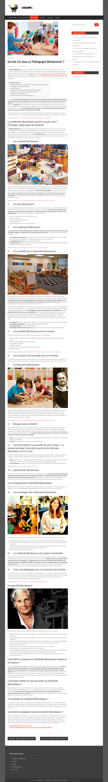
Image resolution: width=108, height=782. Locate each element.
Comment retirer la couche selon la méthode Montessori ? (24, 92)
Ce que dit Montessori (15, 88)
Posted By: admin (13, 66)
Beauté (57, 17)
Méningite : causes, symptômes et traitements (22, 738)
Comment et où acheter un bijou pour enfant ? (53, 738)
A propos (14, 761)
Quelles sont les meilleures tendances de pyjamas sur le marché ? (34, 118)
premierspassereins (77, 76)
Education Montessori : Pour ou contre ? (20, 725)
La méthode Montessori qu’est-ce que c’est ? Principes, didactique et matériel (29, 84)
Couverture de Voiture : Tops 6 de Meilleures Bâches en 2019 (33, 581)
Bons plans (34, 17)
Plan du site (15, 769)
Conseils (42, 17)
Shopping (50, 17)
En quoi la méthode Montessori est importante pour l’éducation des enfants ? (30, 727)
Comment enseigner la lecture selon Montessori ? (22, 95)
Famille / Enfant (18, 53)
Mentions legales (16, 767)
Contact (14, 764)
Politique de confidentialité (19, 758)
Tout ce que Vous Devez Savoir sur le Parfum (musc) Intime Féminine (35, 200)
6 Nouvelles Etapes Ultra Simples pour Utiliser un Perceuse (32, 247)
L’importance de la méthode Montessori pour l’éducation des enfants (35, 420)
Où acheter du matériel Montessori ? (19, 93)
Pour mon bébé (23, 17)
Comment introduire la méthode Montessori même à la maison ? (25, 90)
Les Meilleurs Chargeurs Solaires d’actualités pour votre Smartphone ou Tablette (38, 352)
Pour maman (13, 17)
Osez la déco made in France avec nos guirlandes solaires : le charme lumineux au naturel (83, 56)
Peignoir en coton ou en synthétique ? (27, 466)
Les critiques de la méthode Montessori (19, 86)
